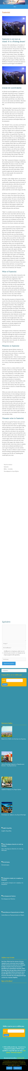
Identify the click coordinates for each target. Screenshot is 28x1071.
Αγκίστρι (17, 961)
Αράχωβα (3, 963)
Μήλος (15, 970)
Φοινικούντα (4, 975)
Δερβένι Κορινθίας (6, 831)
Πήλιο (7, 973)
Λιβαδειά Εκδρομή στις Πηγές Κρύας (11, 789)
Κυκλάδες (19, 968)
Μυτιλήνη (8, 972)
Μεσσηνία (23, 970)
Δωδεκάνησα (12, 963)
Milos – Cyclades (8, 469)
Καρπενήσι (14, 966)
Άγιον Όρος (3, 961)
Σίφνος (10, 973)
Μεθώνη (19, 970)
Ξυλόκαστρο (18, 972)
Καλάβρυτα (4, 966)
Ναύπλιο (13, 972)
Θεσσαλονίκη (9, 965)
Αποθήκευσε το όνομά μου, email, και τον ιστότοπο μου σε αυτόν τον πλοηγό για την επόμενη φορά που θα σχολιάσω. (14, 652)
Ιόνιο (19, 965)
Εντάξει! (9, 1068)
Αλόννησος (21, 961)
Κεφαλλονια (20, 966)
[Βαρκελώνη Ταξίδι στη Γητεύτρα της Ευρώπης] (6, 736)
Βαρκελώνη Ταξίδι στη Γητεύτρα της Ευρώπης (13, 739)
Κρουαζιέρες (13, 968)
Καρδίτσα (9, 966)
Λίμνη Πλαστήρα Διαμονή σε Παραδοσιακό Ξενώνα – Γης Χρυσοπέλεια (12, 764)
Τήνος (22, 973)
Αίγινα (8, 961)
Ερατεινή (18, 963)
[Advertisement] (14, 529)
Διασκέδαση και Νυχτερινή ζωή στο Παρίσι (12, 915)
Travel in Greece (8, 464)
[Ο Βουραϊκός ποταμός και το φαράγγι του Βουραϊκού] (14, 880)
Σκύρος (19, 973)
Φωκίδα (9, 975)
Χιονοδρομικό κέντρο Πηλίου (11, 471)
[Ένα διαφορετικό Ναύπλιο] (8, 896)
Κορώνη (8, 968)
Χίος (12, 975)
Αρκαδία (8, 963)
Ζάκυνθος (3, 965)
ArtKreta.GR (20, 1058)
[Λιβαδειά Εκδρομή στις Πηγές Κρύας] (6, 786)
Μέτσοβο (12, 970)
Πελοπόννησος (5, 865)
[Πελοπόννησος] (5, 862)
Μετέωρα (3, 972)
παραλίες (15, 977)
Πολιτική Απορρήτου (16, 1052)
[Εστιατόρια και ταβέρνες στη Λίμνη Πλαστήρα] (6, 812)
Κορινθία (3, 968)
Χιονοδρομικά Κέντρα (20, 975)
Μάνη (8, 970)
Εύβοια (22, 963)
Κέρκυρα (22, 965)
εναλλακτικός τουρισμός (7, 977)
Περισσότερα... (17, 1068)
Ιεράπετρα (15, 965)
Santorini (6, 467)
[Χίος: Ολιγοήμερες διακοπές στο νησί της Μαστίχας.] (14, 846)
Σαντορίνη (14, 973)
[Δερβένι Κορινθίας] (6, 828)
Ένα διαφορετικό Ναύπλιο (8, 899)
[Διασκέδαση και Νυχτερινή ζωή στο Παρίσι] (12, 912)
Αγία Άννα (12, 961)
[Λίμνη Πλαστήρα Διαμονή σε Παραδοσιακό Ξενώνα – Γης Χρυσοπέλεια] (6, 761)
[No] (26, 1065)
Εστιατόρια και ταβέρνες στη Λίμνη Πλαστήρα (13, 814)
